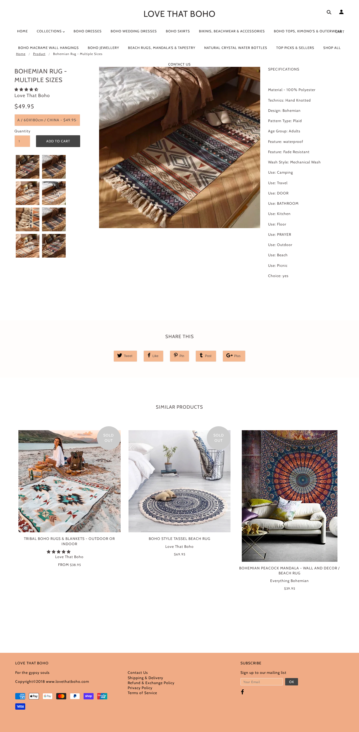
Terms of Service (142, 692)
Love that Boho (179, 13)
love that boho (32, 95)
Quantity (22, 131)
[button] (26, 89)
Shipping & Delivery (145, 677)
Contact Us (138, 672)
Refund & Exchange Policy (151, 682)
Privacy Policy (140, 687)
